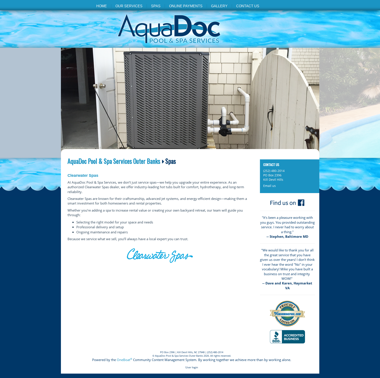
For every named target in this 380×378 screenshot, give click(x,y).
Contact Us (247, 6)
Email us (269, 186)
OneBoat (124, 360)
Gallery (219, 6)
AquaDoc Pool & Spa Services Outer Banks (114, 161)
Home (101, 6)
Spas (156, 6)
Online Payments (186, 6)
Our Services (128, 6)
